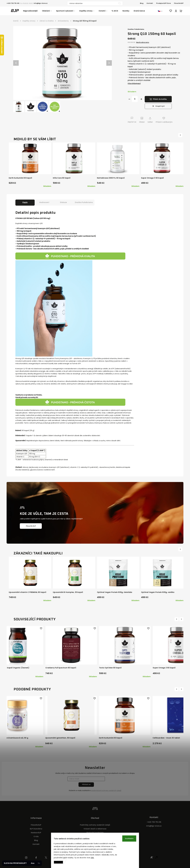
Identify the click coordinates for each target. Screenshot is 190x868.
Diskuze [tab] (63, 202)
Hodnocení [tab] (44, 202)
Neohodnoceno (142, 42)
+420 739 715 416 (154, 822)
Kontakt (150, 3)
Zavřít (174, 126)
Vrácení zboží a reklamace (95, 829)
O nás (36, 836)
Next (181, 619)
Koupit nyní (160, 106)
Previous (177, 619)
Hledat (119, 3)
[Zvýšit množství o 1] (141, 99)
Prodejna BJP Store (163, 3)
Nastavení (58, 862)
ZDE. (92, 857)
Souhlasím (129, 838)
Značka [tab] (84, 202)
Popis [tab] (25, 202)
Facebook (36, 858)
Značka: (136, 29)
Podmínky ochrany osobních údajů (95, 825)
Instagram (26, 858)
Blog (141, 3)
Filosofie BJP (178, 3)
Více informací (134, 83)
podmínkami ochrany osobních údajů (106, 791)
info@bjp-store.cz (154, 826)
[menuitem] (32, 10)
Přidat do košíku (160, 99)
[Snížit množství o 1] (129, 99)
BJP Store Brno (36, 829)
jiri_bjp (46, 858)
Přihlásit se (86, 784)
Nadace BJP (36, 832)
